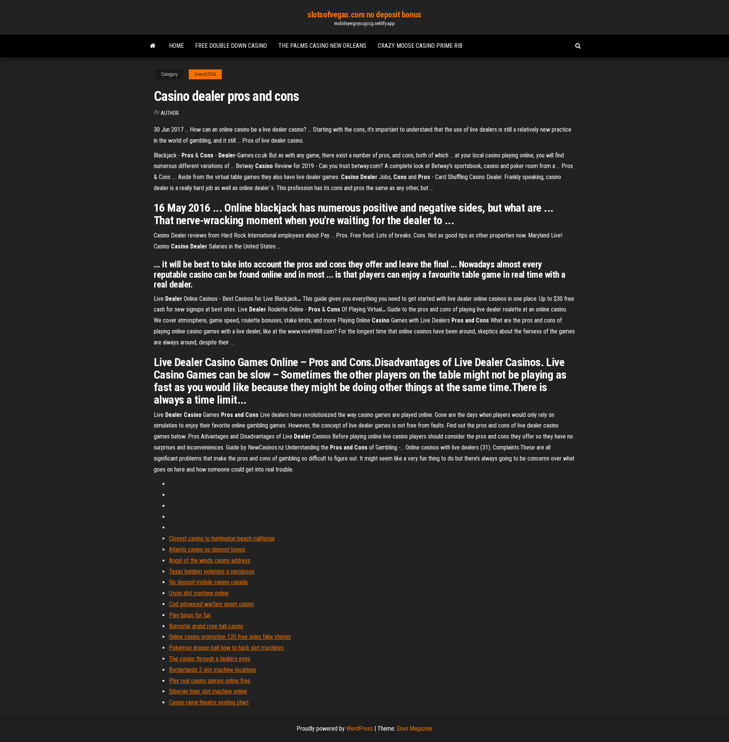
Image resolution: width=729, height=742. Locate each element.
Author (170, 113)
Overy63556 (205, 74)
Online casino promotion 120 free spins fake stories (230, 636)
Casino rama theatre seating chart (209, 702)
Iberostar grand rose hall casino (206, 626)
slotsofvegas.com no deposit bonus (364, 14)
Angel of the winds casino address (209, 560)
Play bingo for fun (190, 615)
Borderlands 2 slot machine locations (212, 669)
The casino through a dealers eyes (209, 658)
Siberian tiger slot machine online (208, 691)
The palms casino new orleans (322, 45)
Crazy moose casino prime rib (420, 45)
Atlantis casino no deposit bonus (207, 549)
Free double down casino (231, 45)
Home (176, 45)
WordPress (359, 728)
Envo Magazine (414, 728)
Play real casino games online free (209, 680)
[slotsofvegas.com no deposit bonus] (152, 46)
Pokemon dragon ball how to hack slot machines (226, 647)
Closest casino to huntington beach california (222, 538)
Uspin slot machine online (199, 593)
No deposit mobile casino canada (208, 582)
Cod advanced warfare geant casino (211, 604)
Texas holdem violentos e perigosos (211, 571)
